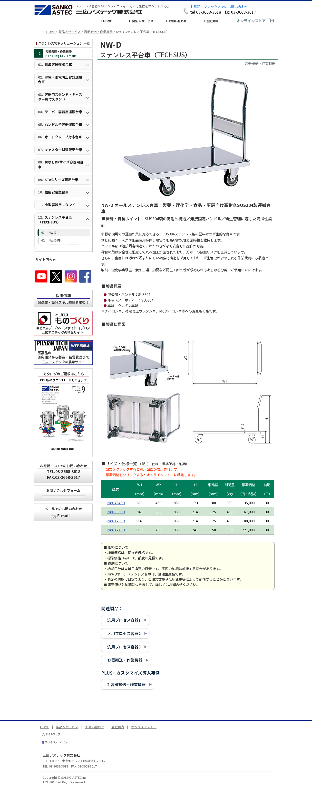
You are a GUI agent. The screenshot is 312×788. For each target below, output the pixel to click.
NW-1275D (116, 529)
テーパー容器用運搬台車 (63, 111)
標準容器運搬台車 (58, 64)
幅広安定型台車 (56, 192)
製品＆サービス (67, 727)
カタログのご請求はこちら (63, 373)
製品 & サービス (142, 21)
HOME (107, 21)
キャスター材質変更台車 (63, 149)
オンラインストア (251, 20)
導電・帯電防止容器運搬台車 (60, 79)
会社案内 (213, 21)
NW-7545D (116, 502)
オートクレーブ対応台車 (63, 136)
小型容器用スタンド (60, 204)
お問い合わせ (177, 21)
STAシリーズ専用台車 (61, 179)
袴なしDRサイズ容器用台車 (60, 164)
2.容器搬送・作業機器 (126, 684)
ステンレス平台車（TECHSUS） (55, 219)
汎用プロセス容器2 (124, 633)
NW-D (52, 232)
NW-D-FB (55, 240)
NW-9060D (116, 511)
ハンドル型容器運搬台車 (63, 124)
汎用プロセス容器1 (124, 620)
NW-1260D (116, 520)
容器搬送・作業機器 (124, 660)
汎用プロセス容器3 (124, 647)
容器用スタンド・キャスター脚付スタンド (60, 97)
